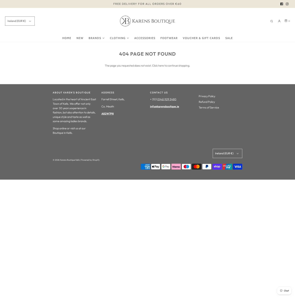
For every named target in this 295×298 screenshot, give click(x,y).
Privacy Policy (207, 96)
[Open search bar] (272, 21)
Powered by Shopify (90, 160)
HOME (66, 38)
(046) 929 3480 (166, 99)
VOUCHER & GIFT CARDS (201, 38)
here (161, 65)
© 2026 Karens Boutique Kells (66, 160)
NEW (79, 38)
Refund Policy (207, 101)
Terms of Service (209, 107)
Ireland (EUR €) (17, 21)
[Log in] (279, 21)
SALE (229, 38)
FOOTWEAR (169, 38)
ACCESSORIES (144, 38)
